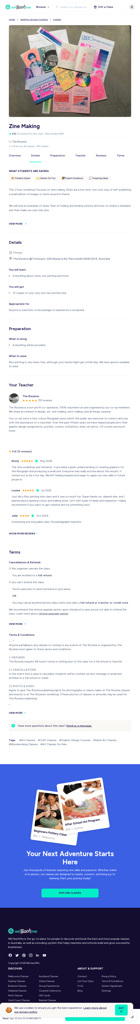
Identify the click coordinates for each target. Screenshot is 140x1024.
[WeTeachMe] (18, 7)
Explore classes (70, 893)
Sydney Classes (16, 981)
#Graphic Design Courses (75, 740)
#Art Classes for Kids (53, 744)
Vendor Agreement (112, 986)
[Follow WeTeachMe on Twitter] (17, 955)
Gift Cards (44, 995)
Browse (41, 7)
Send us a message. (79, 725)
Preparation (57, 155)
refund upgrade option (53, 613)
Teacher (80, 155)
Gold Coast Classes (19, 1000)
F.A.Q (80, 986)
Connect (82, 976)
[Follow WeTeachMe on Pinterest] (24, 955)
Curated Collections (50, 990)
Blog (80, 990)
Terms (120, 155)
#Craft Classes (47, 740)
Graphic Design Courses (34, 19)
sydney (57, 19)
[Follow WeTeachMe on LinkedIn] (38, 955)
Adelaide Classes (17, 990)
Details (35, 155)
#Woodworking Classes (23, 744)
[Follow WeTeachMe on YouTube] (44, 955)
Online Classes (47, 981)
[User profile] (132, 7)
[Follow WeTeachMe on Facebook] (10, 955)
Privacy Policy (109, 976)
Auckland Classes (48, 976)
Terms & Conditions (112, 981)
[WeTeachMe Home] (70, 931)
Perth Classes (15, 995)
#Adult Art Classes (105, 740)
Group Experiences (49, 986)
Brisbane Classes (17, 986)
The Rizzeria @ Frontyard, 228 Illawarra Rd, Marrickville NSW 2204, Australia (61, 258)
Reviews (101, 155)
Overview (15, 155)
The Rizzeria (19, 141)
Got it (121, 1010)
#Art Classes (27, 740)
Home (12, 19)
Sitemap (106, 990)
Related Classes (47, 1000)
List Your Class (86, 981)
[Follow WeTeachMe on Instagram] (31, 955)
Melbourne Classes (18, 976)
